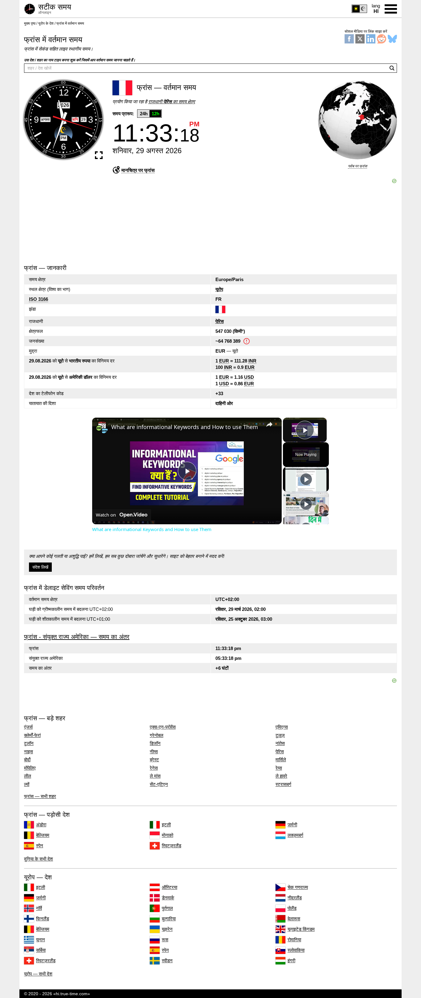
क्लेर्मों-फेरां (32, 735)
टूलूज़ (280, 735)
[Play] (306, 479)
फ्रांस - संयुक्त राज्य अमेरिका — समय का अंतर (76, 636)
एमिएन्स (282, 727)
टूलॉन (29, 743)
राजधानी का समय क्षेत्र (171, 101)
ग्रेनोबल (156, 735)
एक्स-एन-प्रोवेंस (163, 727)
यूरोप (219, 289)
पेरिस (219, 321)
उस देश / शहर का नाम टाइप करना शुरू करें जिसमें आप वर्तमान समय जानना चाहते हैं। (79, 60)
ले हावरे (281, 776)
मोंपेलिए (30, 768)
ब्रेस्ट (154, 759)
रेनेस (154, 768)
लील (27, 776)
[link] (102, 427)
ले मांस (155, 776)
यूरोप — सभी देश (38, 973)
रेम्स (279, 768)
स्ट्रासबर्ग (283, 784)
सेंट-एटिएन (159, 784)
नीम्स (154, 751)
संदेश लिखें (40, 567)
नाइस (28, 751)
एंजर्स (28, 727)
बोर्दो (27, 759)
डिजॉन (155, 743)
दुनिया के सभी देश (38, 858)
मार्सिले (281, 759)
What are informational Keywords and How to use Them (184, 427)
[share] (269, 424)
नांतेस (280, 743)
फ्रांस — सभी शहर (40, 796)
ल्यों (26, 784)
